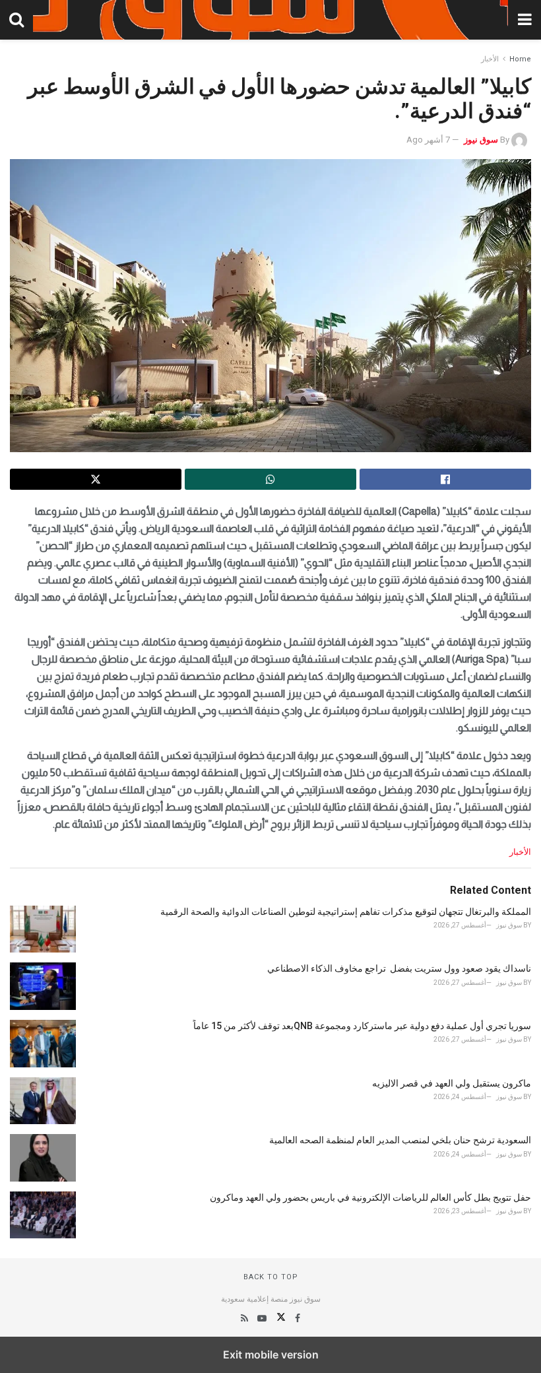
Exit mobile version (271, 1354)
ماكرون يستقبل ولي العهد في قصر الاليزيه (451, 1083)
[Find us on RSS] (244, 1318)
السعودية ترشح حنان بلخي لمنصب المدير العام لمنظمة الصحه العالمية (400, 1140)
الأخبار (490, 59)
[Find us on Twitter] (280, 1318)
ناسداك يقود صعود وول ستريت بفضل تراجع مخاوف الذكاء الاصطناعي (399, 968)
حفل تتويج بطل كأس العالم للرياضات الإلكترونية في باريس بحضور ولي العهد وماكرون (370, 1197)
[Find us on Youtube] (261, 1318)
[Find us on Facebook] (296, 1318)
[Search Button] (16, 20)
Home (520, 59)
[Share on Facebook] (445, 479)
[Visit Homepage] (270, 20)
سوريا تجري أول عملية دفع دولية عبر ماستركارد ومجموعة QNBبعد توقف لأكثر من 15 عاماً (362, 1026)
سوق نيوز (481, 140)
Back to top (270, 1277)
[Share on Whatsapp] (270, 479)
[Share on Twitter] (95, 479)
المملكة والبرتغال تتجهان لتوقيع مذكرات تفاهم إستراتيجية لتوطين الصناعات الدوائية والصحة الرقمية (345, 911)
